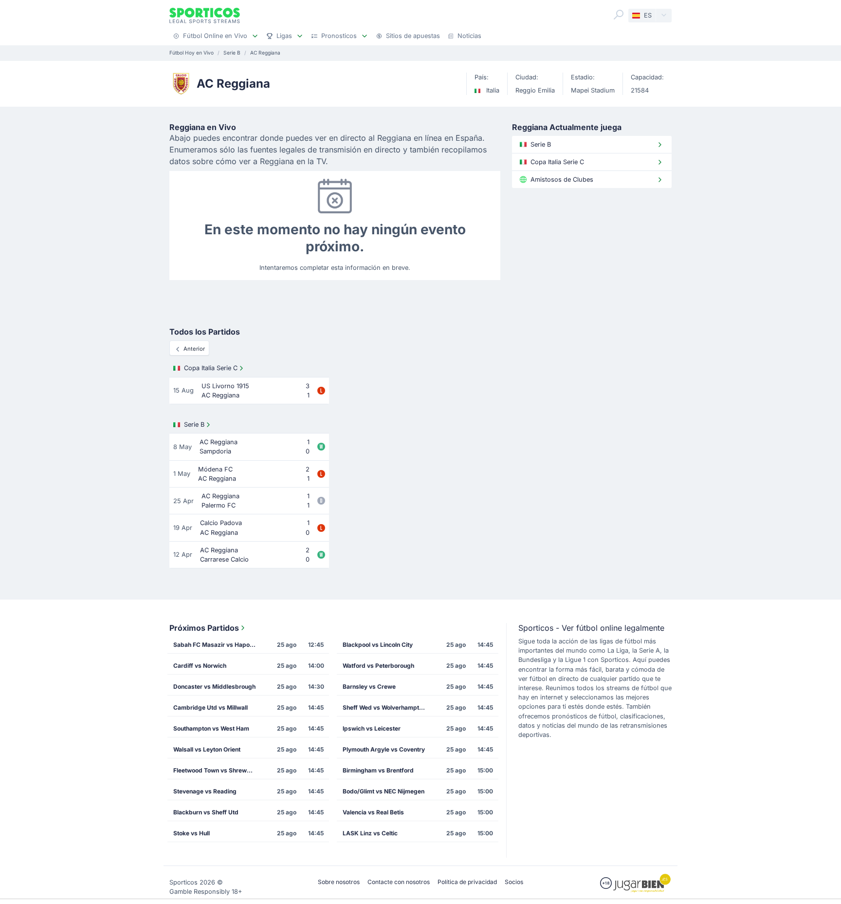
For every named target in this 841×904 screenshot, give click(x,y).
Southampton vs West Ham (211, 728)
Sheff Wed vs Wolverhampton (384, 707)
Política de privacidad (467, 881)
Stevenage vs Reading (205, 791)
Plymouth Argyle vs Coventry (384, 749)
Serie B (194, 424)
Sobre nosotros (339, 881)
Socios (514, 881)
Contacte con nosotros (398, 881)
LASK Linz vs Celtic (370, 833)
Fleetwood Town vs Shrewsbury (217, 770)
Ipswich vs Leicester (372, 728)
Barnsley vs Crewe (369, 686)
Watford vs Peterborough (378, 665)
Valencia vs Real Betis (373, 812)
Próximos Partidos (204, 628)
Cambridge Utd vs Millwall (210, 707)
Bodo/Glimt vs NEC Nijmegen (383, 791)
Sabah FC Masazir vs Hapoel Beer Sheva (217, 644)
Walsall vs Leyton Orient (206, 749)
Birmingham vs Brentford (378, 770)
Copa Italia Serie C (211, 368)
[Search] (618, 14)
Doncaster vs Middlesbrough (214, 686)
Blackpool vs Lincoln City (378, 644)
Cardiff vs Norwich (199, 665)
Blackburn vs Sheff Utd (205, 812)
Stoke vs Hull (191, 833)
